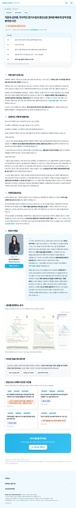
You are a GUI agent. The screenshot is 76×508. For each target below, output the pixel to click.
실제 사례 (9, 9)
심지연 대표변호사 (34, 30)
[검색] (66, 3)
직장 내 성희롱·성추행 (14, 373)
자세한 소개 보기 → (14, 266)
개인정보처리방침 (38, 489)
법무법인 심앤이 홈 (38, 484)
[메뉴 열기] (72, 3)
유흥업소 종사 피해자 (28, 373)
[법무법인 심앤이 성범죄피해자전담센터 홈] (11, 3)
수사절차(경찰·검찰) (53, 100)
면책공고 (38, 478)
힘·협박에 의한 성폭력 (43, 373)
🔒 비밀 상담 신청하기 (38, 447)
